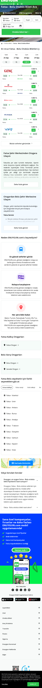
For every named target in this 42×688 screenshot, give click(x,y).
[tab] (9, 13)
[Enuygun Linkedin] (25, 590)
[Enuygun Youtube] (29, 590)
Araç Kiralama (7, 623)
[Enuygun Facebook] (13, 590)
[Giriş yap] (17, 4)
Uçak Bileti (6, 608)
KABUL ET (33, 684)
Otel (4, 613)
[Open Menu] (21, 4)
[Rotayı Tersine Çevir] (12, 19)
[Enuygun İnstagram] (17, 590)
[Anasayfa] (1, 43)
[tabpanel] (21, 26)
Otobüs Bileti (8, 43)
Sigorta (5, 639)
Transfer (5, 629)
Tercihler (5, 684)
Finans (4, 634)
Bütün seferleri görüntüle (20, 143)
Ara (34, 72)
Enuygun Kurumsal (9, 644)
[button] (21, 463)
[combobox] (8, 20)
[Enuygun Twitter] (21, 590)
